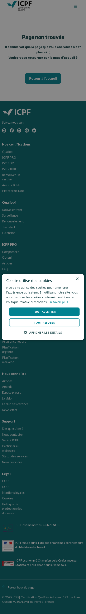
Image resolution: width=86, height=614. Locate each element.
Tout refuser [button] (44, 322)
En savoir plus (58, 302)
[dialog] (43, 307)
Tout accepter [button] (44, 312)
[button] (43, 332)
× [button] (77, 278)
